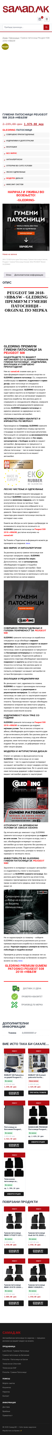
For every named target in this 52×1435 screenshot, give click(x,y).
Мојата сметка (9, 1383)
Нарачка (6, 1392)
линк (28, 543)
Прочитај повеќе (38, 1092)
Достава (6, 1407)
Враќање (6, 1411)
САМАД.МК (12, 1332)
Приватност (7, 1415)
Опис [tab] (8, 275)
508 (31, 262)
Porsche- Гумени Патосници (14, 1372)
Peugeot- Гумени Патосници (13, 262)
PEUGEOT (37, 262)
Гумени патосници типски (37, 259)
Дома (5, 38)
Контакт (6, 1396)
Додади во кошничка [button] (14, 1093)
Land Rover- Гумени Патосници (16, 1351)
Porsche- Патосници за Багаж (15, 1359)
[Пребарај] (46, 27)
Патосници (14, 38)
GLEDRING (6, 264)
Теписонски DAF (9, 1368)
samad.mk (15, 371)
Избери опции (38, 1142)
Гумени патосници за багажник (16, 1355)
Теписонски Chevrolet (12, 1364)
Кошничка (7, 1387)
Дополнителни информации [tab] (28, 275)
